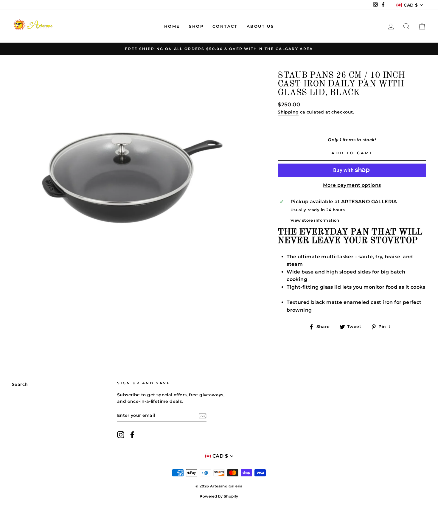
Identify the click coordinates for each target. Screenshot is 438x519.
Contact (224, 26)
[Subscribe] (202, 416)
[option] (219, 49)
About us (260, 26)
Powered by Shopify (219, 496)
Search (20, 384)
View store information (315, 220)
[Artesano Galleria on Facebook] (132, 434)
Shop (196, 26)
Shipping (288, 112)
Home (172, 26)
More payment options (352, 185)
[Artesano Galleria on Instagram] (120, 434)
